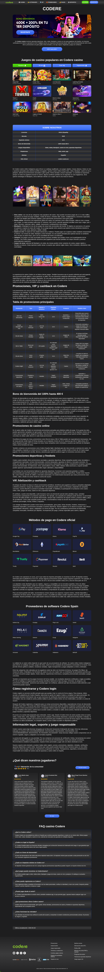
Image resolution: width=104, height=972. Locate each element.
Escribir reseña (82, 767)
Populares (21, 65)
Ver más (52, 816)
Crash (60, 65)
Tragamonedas (81, 65)
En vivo (41, 65)
